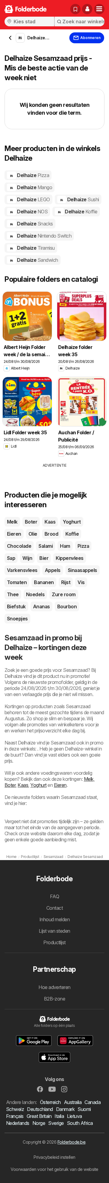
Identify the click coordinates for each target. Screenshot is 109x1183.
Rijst (65, 582)
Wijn (27, 558)
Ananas (41, 606)
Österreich (50, 1102)
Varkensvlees (22, 570)
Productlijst (54, 942)
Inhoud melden (54, 919)
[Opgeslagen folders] (75, 9)
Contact (54, 908)
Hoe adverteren (54, 987)
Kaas (50, 522)
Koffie (72, 534)
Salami (45, 546)
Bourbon (67, 606)
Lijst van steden (54, 931)
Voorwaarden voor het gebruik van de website (54, 1169)
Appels (53, 570)
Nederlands (17, 1123)
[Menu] (99, 9)
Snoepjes (17, 619)
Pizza (83, 546)
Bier (43, 558)
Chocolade (19, 546)
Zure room (63, 594)
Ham (65, 546)
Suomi (84, 1109)
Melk (12, 522)
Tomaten (17, 582)
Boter (31, 522)
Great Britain (39, 1116)
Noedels (35, 594)
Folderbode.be (71, 1142)
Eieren (14, 534)
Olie (32, 534)
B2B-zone (54, 999)
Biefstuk (16, 606)
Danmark (65, 1109)
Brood (51, 534)
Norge (38, 1123)
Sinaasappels (82, 570)
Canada (92, 1102)
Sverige (56, 1123)
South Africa (80, 1123)
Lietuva (74, 1116)
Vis (81, 582)
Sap (11, 558)
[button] (87, 9)
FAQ (54, 896)
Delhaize (32, 175)
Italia (59, 1116)
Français (15, 1116)
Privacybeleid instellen (54, 1157)
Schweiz (15, 1109)
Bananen (44, 582)
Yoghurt (72, 522)
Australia (72, 1102)
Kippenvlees (69, 558)
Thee (13, 594)
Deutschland (40, 1109)
